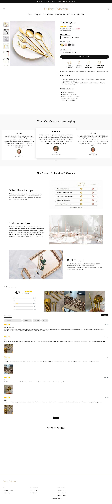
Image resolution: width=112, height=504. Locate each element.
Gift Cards (71, 14)
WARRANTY (33, 493)
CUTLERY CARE (34, 488)
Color (65, 41)
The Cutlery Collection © (56, 498)
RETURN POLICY (61, 490)
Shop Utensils (60, 14)
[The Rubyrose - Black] (16, 465)
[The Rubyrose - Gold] (12, 465)
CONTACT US (6, 493)
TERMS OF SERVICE (62, 495)
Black (69, 44)
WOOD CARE (33, 490)
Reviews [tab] (7, 316)
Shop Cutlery (48, 14)
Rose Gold (65, 44)
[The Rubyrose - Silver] (19, 465)
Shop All (38, 14)
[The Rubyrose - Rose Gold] (14, 465)
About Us (80, 14)
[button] (24, 298)
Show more (56, 417)
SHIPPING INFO (61, 488)
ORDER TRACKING (8, 490)
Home (30, 14)
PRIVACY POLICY (61, 493)
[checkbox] (44, 320)
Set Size (63, 34)
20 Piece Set (65, 37)
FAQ (4, 488)
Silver (73, 44)
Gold (62, 44)
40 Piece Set (75, 37)
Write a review (105, 315)
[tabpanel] (56, 370)
